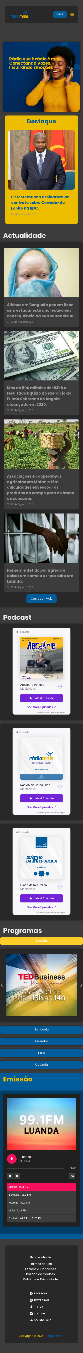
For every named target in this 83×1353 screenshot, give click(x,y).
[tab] (41, 941)
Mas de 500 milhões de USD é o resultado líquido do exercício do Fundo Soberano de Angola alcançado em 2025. (39, 396)
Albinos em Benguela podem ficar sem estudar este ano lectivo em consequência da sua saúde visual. (41, 310)
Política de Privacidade (40, 1279)
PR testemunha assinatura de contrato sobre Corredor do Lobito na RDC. (40, 202)
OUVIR (60, 14)
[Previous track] (10, 1176)
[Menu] (72, 14)
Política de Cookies (40, 1274)
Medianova (55, 1336)
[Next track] (17, 1176)
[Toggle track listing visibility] (72, 1176)
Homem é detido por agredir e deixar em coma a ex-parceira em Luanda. (40, 576)
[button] (2, 985)
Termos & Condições (40, 1269)
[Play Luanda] (12, 1159)
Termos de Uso (40, 1264)
